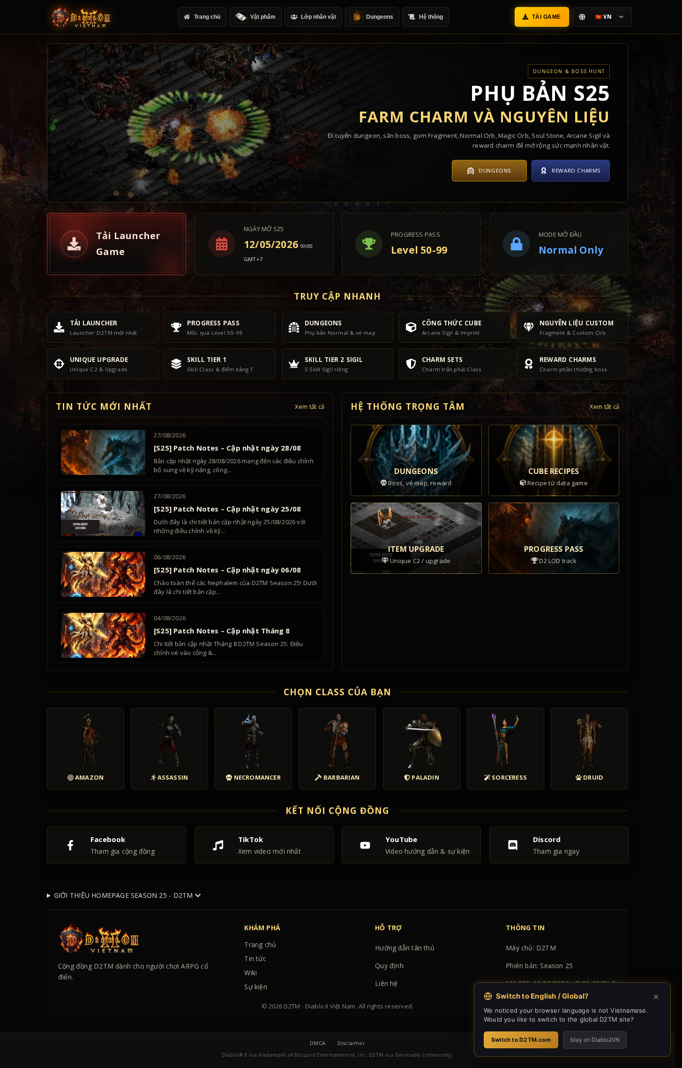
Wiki (250, 972)
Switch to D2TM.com (521, 1039)
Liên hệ (386, 983)
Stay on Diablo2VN (595, 1039)
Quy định (389, 965)
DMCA (317, 1042)
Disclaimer (351, 1042)
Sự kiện (255, 986)
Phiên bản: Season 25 (539, 965)
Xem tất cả (309, 406)
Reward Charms (576, 170)
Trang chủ (260, 944)
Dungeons (495, 170)
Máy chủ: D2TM (531, 947)
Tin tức (255, 958)
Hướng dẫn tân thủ (405, 947)
